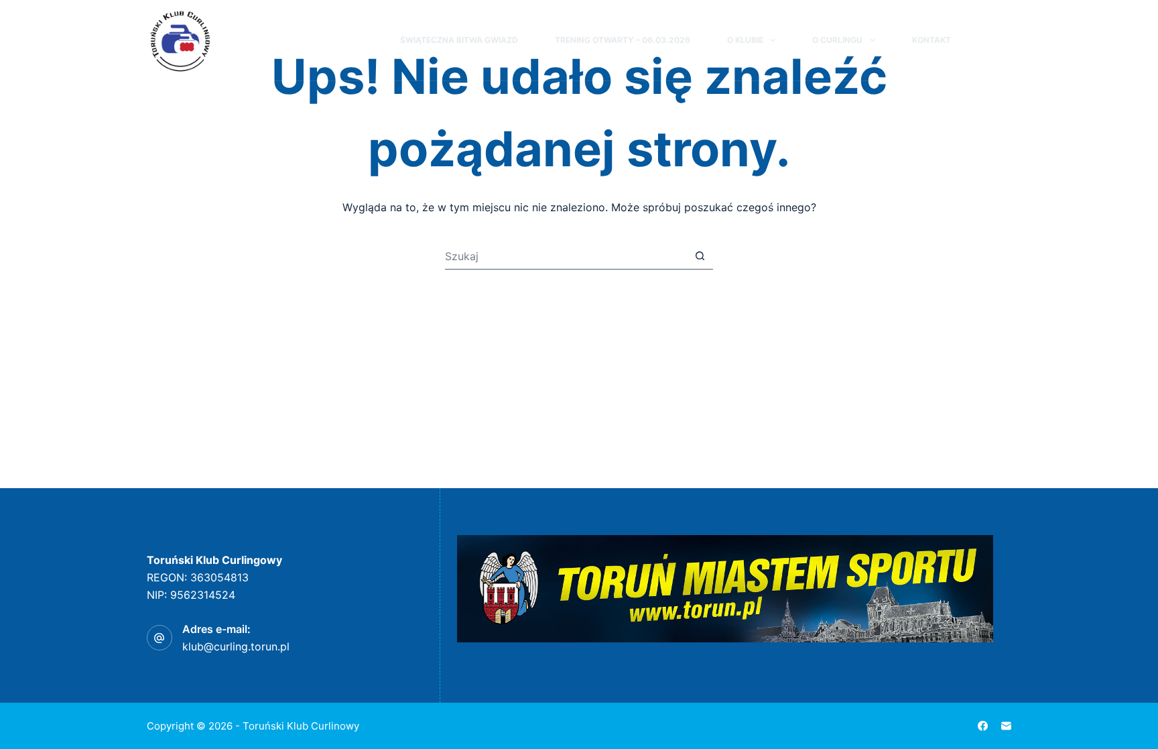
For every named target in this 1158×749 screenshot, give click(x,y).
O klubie (745, 40)
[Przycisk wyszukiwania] (699, 256)
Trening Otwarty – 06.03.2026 (622, 40)
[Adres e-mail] (1006, 726)
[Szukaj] (981, 41)
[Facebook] (1005, 40)
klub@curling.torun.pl (236, 646)
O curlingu (837, 40)
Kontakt (931, 40)
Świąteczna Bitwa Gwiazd (459, 40)
